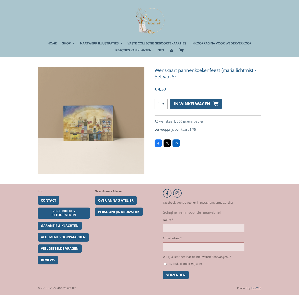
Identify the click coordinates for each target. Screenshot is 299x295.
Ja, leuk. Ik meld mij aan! (185, 264)
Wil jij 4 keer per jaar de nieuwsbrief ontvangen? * (197, 257)
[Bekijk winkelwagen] (181, 50)
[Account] (171, 50)
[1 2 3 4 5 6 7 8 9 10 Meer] (161, 104)
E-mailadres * (172, 238)
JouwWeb (256, 287)
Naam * (168, 220)
